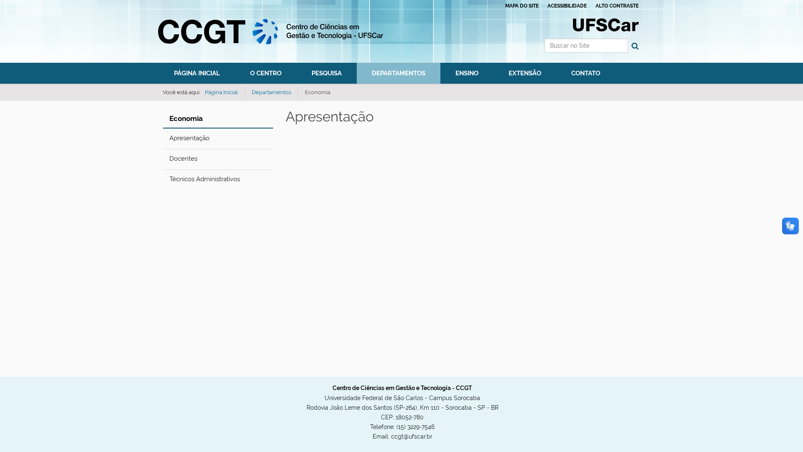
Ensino (466, 73)
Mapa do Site (522, 6)
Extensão (525, 73)
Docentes (183, 158)
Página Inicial (197, 73)
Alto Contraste (617, 6)
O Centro (265, 73)
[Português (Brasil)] (270, 31)
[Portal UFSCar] (606, 24)
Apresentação (189, 138)
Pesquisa (327, 73)
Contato (585, 73)
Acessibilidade (567, 6)
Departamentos (398, 73)
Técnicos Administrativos (204, 179)
